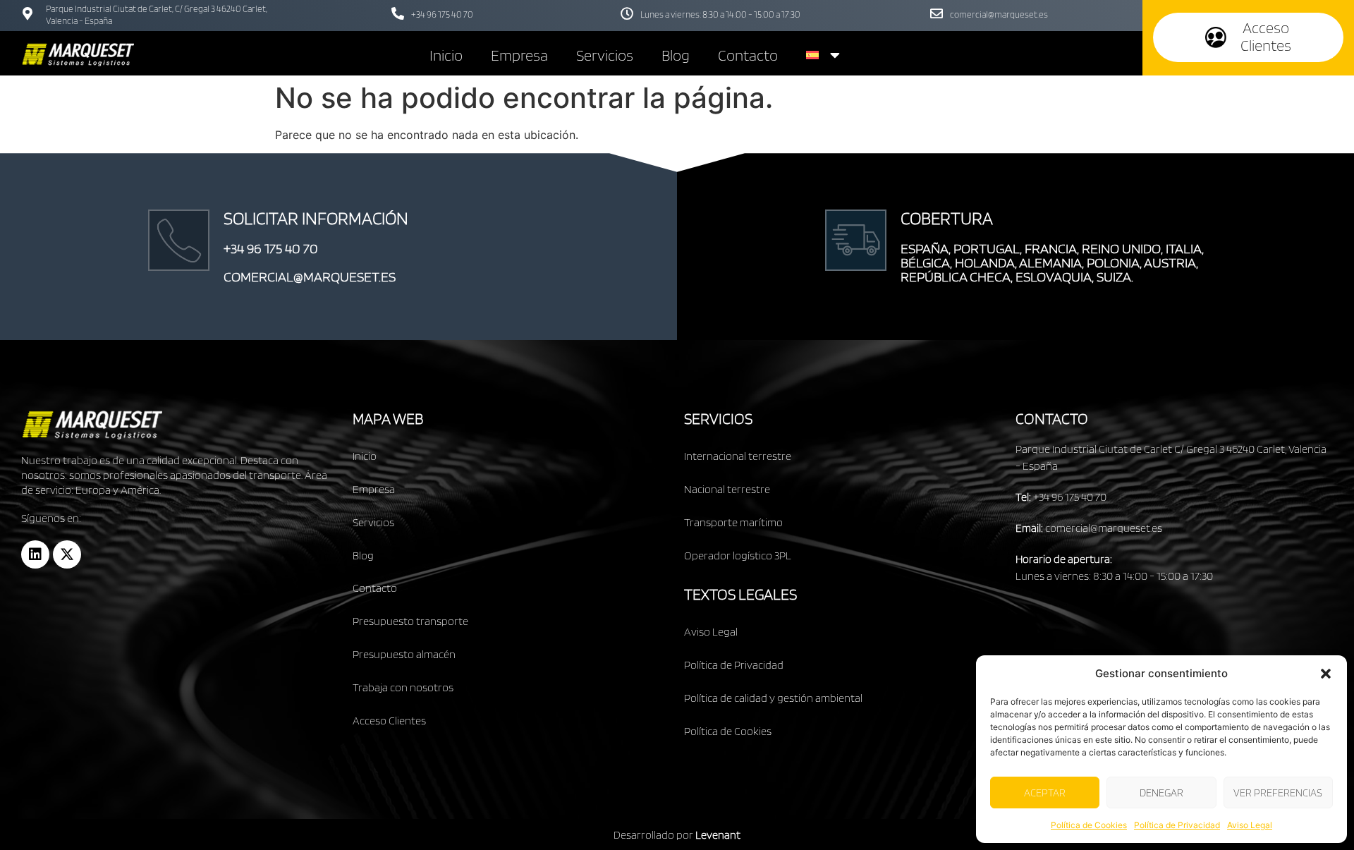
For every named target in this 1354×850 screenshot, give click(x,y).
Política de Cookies (1089, 825)
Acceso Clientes (389, 720)
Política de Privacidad (1177, 825)
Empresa (519, 55)
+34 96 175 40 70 (442, 14)
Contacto (748, 55)
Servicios (604, 55)
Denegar (1161, 793)
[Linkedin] (35, 554)
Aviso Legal (1249, 825)
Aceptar (1045, 793)
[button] (1326, 674)
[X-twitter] (67, 554)
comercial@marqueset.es (999, 14)
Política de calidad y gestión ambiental (773, 698)
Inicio (446, 55)
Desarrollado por (677, 835)
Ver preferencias (1277, 793)
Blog (675, 55)
